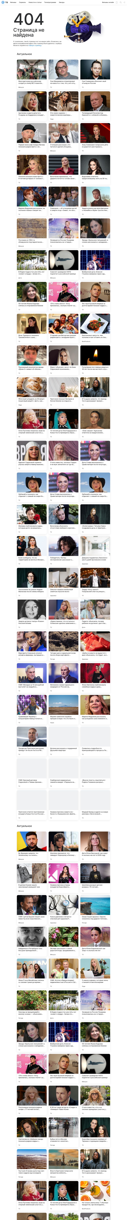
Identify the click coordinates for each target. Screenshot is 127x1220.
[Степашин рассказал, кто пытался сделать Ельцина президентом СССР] (63, 138)
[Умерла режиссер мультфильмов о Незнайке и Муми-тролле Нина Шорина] (95, 201)
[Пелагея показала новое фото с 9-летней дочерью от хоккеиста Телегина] (32, 170)
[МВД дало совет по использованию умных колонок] (95, 964)
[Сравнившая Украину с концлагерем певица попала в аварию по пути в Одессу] (32, 710)
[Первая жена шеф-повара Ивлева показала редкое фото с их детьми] (32, 138)
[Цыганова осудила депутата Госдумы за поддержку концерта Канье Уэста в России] (32, 106)
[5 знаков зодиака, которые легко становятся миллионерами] (95, 1164)
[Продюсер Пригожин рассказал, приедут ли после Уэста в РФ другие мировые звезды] (32, 741)
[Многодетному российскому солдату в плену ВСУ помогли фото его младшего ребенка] (32, 74)
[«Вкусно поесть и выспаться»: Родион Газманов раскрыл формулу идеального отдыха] (95, 773)
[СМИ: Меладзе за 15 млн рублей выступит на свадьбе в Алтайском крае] (32, 678)
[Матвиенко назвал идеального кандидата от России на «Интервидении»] (63, 678)
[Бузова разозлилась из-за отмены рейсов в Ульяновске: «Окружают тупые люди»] (32, 932)
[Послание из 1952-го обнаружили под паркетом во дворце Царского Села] (32, 233)
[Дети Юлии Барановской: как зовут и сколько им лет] (95, 1132)
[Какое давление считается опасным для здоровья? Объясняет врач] (63, 1100)
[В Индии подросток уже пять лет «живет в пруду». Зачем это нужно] (32, 265)
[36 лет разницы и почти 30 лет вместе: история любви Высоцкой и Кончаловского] (63, 869)
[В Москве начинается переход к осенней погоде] (63, 900)
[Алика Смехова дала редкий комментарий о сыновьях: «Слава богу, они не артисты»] (95, 869)
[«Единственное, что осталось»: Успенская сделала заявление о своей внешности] (63, 614)
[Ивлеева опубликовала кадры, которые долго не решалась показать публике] (32, 519)
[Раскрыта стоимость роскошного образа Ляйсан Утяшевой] (32, 996)
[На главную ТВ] (6, 2)
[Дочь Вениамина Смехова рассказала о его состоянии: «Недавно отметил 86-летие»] (32, 869)
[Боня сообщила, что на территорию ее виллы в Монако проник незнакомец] (32, 551)
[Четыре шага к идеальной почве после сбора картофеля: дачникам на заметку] (63, 646)
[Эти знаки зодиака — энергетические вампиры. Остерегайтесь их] (63, 106)
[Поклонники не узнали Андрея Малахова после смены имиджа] (32, 583)
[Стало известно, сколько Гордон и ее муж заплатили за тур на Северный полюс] (63, 456)
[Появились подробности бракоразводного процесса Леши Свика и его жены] (95, 741)
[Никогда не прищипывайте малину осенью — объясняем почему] (32, 1196)
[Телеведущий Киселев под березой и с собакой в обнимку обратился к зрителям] (95, 106)
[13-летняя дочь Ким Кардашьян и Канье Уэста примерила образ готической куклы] (63, 424)
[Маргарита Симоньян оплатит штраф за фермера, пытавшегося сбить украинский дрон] (32, 646)
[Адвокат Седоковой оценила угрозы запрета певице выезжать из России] (32, 456)
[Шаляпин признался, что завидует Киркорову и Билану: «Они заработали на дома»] (63, 1037)
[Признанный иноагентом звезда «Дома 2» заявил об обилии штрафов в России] (32, 360)
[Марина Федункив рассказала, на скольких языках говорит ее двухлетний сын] (32, 201)
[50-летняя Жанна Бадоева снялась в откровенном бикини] (32, 297)
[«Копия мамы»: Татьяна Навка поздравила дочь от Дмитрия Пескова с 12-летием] (95, 519)
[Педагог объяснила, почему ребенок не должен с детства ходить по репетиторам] (95, 614)
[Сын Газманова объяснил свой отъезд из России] (95, 74)
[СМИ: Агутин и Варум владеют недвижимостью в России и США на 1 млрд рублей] (63, 1164)
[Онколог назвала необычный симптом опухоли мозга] (63, 583)
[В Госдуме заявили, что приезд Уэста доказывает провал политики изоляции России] (95, 392)
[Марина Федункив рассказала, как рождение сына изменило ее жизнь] (95, 710)
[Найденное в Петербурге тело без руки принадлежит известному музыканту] (32, 1132)
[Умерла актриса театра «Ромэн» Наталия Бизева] (32, 614)
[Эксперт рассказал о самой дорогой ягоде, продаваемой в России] (63, 1132)
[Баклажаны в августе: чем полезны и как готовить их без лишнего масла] (95, 328)
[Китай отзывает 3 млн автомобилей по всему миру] (95, 837)
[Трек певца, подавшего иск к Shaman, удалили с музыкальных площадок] (63, 932)
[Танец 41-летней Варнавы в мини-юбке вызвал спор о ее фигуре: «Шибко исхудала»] (32, 900)
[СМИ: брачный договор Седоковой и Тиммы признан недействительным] (32, 773)
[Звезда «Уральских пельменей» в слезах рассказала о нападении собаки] (95, 233)
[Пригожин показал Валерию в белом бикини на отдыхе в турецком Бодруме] (63, 392)
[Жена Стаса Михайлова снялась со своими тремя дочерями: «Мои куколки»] (32, 1164)
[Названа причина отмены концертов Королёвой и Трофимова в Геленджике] (63, 1069)
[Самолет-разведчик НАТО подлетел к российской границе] (63, 265)
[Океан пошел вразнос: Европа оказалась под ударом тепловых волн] (95, 1100)
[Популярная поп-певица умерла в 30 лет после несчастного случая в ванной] (95, 360)
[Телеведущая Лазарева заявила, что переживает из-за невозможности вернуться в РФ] (32, 964)
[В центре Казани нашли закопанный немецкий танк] (32, 1069)
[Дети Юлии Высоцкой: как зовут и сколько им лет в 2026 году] (95, 1037)
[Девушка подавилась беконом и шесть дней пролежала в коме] (95, 551)
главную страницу (34, 45)
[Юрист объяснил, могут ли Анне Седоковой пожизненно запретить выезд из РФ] (63, 360)
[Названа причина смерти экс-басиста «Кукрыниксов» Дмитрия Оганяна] (63, 805)
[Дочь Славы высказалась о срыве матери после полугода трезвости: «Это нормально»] (95, 456)
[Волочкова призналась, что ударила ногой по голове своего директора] (63, 170)
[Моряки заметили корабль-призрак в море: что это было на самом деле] (63, 710)
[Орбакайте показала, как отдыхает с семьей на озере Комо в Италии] (32, 487)
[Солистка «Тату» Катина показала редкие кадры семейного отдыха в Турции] (32, 837)
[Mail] (3, 2)
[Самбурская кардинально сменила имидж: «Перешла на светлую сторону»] (63, 773)
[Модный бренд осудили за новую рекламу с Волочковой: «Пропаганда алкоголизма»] (95, 805)
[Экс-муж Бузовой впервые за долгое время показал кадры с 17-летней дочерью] (95, 297)
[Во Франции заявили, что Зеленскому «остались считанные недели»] (32, 1037)
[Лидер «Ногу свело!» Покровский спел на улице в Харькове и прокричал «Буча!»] (95, 583)
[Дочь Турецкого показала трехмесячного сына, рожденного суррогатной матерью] (32, 328)
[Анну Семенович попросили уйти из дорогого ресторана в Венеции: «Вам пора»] (95, 138)
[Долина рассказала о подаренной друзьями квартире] (63, 741)
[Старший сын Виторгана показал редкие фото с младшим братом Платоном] (63, 328)
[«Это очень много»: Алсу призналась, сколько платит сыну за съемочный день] (63, 297)
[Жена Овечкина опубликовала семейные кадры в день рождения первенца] (95, 678)
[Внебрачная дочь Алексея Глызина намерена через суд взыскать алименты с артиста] (95, 265)
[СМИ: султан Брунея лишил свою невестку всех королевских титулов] (32, 1100)
